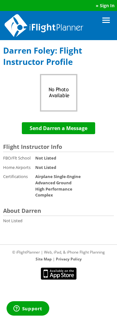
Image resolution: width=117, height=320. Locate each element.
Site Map (44, 259)
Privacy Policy (69, 259)
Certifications (15, 176)
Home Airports (17, 167)
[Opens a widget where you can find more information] (27, 309)
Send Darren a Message (58, 128)
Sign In (107, 5)
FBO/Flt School (17, 158)
